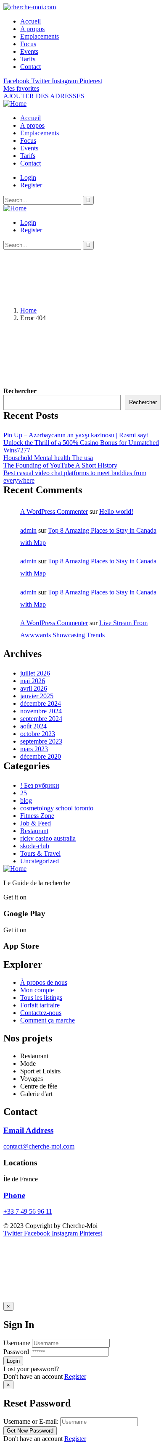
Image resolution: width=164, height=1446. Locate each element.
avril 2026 (33, 688)
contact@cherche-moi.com (38, 1146)
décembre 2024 (40, 703)
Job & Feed (35, 823)
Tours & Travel (40, 853)
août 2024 (33, 726)
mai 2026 (32, 680)
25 (23, 793)
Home (28, 310)
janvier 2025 (36, 695)
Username (16, 1342)
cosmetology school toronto (56, 808)
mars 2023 (34, 748)
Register (75, 1376)
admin (28, 530)
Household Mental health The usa (48, 457)
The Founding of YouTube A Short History (60, 465)
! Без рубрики (39, 785)
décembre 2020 (40, 756)
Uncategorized (39, 861)
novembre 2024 (41, 711)
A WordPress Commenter (54, 511)
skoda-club (34, 845)
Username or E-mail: (30, 1421)
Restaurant (34, 830)
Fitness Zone (37, 815)
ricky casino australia (48, 838)
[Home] (14, 103)
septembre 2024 (41, 718)
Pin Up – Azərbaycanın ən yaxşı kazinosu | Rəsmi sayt (75, 435)
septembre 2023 (41, 741)
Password (16, 1351)
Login (28, 177)
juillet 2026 (35, 673)
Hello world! (116, 511)
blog (26, 800)
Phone (14, 1195)
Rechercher (20, 390)
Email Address (28, 1130)
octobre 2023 (37, 733)
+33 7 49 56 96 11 (27, 1211)
